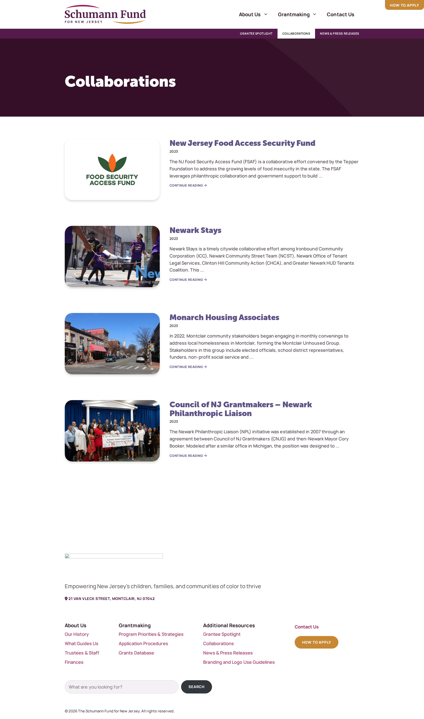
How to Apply (404, 5)
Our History (77, 634)
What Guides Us (81, 643)
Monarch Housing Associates (224, 317)
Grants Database (136, 653)
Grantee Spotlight (256, 33)
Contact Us (340, 14)
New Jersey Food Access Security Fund (243, 143)
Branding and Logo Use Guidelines (239, 662)
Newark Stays (196, 230)
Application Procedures (143, 643)
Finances (74, 662)
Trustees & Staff (82, 653)
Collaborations (296, 33)
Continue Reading (187, 185)
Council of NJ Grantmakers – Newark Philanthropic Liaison (241, 409)
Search (196, 686)
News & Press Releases (339, 33)
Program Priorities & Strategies (151, 634)
